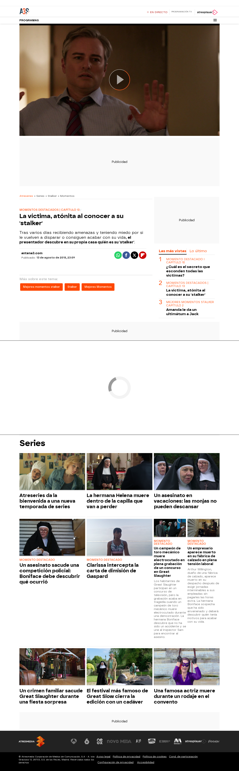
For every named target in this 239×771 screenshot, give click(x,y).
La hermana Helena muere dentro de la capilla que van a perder (118, 501)
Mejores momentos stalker (41, 286)
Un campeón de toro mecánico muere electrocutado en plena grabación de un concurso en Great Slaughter (169, 562)
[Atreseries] (42, 11)
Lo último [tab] (198, 251)
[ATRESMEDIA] (32, 741)
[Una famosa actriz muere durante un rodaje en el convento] (187, 667)
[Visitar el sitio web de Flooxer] (213, 741)
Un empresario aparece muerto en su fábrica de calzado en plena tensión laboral (202, 556)
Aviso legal (103, 756)
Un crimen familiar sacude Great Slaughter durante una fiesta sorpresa (51, 696)
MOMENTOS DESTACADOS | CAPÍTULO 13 (187, 284)
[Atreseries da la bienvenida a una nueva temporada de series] (52, 472)
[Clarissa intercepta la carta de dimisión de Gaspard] (119, 538)
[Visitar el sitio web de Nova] (112, 741)
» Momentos (66, 195)
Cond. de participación (183, 756)
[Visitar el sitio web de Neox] (99, 741)
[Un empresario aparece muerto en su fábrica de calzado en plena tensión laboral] (203, 528)
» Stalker (51, 195)
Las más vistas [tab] (172, 251)
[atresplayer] (207, 12)
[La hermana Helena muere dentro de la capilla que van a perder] (119, 472)
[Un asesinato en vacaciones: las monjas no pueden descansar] (187, 472)
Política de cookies (155, 756)
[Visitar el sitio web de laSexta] (86, 741)
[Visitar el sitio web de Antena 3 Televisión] (73, 741)
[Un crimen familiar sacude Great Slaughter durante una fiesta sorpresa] (52, 667)
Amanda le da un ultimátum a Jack (182, 312)
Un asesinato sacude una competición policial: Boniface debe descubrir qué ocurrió (49, 573)
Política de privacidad (126, 756)
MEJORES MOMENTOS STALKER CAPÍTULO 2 (190, 304)
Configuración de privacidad (115, 762)
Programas (29, 20)
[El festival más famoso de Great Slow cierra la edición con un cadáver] (119, 667)
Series (32, 443)
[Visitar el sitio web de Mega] (125, 741)
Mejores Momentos (98, 286)
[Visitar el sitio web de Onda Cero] (151, 741)
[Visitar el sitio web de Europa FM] (164, 741)
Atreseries (26, 195)
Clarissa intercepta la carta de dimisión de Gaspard (113, 570)
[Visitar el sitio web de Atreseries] (138, 741)
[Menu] (215, 20)
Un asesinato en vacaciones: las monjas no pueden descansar (185, 501)
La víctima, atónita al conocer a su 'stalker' (185, 292)
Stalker (72, 286)
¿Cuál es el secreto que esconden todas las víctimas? (188, 271)
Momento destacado (37, 560)
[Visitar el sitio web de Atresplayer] (196, 741)
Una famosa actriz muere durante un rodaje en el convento (184, 696)
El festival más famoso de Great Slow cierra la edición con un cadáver (117, 696)
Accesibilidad (145, 762)
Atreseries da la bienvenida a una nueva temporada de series (47, 501)
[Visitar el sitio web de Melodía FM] (177, 741)
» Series (39, 195)
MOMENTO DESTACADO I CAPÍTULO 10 (185, 261)
